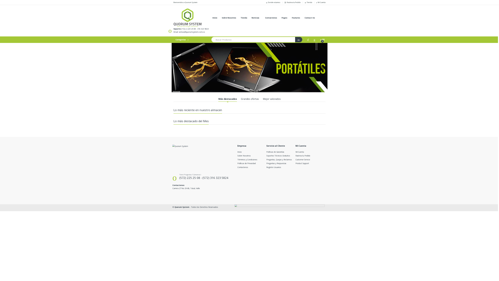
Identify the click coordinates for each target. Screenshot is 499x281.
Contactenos (271, 18)
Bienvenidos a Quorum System (185, 2)
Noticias (255, 18)
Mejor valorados (272, 98)
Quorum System (182, 207)
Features (296, 18)
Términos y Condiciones (247, 159)
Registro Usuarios (273, 167)
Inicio (214, 18)
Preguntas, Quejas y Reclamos (279, 159)
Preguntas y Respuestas (276, 163)
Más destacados (227, 98)
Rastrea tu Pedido (294, 2)
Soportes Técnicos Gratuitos (278, 155)
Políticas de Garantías (275, 152)
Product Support (302, 163)
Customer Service (303, 159)
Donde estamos (274, 2)
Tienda (309, 2)
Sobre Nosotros (229, 18)
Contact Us (310, 18)
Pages (284, 18)
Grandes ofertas (250, 98)
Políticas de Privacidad (246, 163)
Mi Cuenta (322, 2)
